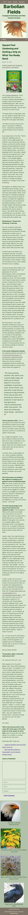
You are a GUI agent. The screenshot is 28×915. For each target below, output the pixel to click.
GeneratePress (14, 913)
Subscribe (15, 1)
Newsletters (22, 1)
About (4, 1)
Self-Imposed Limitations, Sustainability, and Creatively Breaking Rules (11, 752)
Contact (9, 1)
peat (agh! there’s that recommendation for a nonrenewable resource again (13, 593)
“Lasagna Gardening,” (12, 95)
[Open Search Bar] (26, 39)
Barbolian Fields (14, 9)
